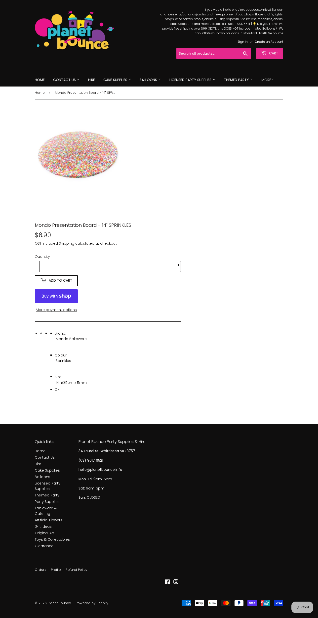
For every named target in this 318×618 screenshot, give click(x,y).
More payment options (56, 309)
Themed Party (237, 79)
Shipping (66, 243)
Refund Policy (76, 569)
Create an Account (269, 42)
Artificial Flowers (48, 520)
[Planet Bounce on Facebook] (167, 582)
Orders (40, 569)
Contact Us (65, 79)
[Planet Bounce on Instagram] (175, 582)
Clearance (44, 545)
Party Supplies (47, 501)
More (266, 79)
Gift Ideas (43, 526)
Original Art (44, 532)
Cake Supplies (115, 79)
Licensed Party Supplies (190, 79)
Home (40, 79)
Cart (273, 53)
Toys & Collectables (52, 539)
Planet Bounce (59, 603)
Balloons (149, 79)
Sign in (243, 42)
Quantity (42, 256)
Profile (56, 569)
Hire (91, 79)
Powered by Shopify (92, 603)
